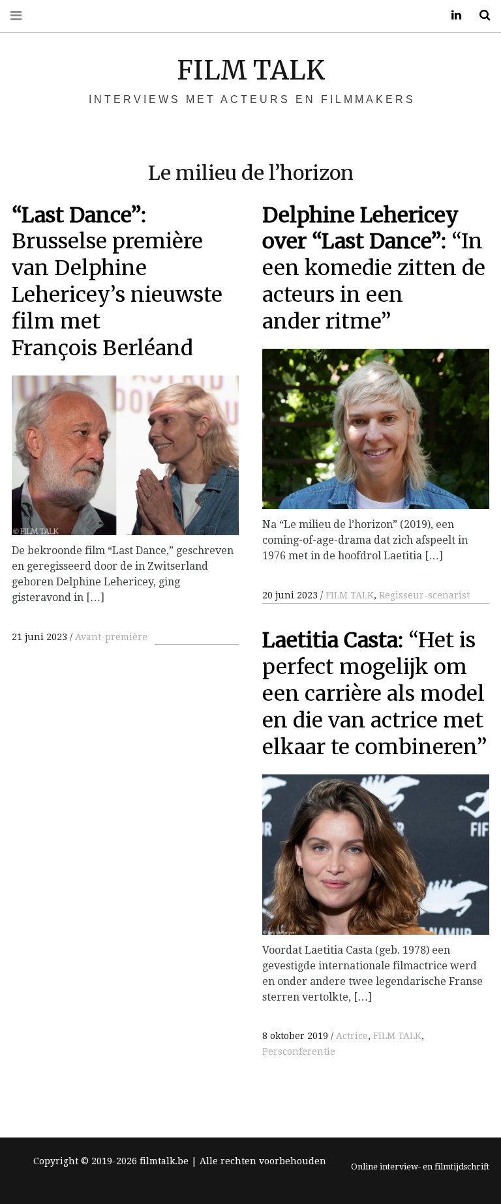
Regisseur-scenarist (424, 595)
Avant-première (111, 637)
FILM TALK (251, 70)
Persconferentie (298, 1051)
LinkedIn (451, 15)
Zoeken (480, 15)
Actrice (352, 1036)
